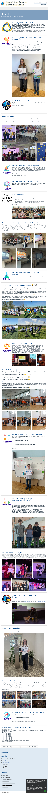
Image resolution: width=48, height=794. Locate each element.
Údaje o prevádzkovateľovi (7, 785)
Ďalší (35, 746)
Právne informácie (5, 781)
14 (29, 746)
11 (21, 746)
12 (24, 746)
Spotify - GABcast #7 (41, 601)
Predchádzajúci (5, 746)
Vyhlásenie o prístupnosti (7, 779)
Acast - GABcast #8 (17, 108)
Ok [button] (44, 791)
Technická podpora (6, 777)
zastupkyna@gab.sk (6, 762)
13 (27, 746)
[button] (46, 8)
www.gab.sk (3, 16)
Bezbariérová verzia (5, 792)
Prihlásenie (43, 4)
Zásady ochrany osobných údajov (8, 783)
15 (32, 746)
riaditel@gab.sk (5, 760)
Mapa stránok (5, 787)
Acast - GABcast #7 (27, 601)
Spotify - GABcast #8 (17, 111)
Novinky (21, 16)
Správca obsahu (5, 775)
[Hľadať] (46, 2)
